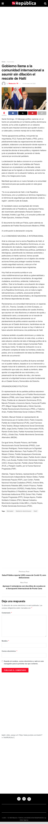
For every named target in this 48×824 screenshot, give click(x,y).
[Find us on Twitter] (29, 799)
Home (3, 62)
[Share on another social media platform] (42, 113)
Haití (35, 511)
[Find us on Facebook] (19, 799)
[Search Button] (45, 3)
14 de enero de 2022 (28, 83)
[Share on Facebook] (13, 113)
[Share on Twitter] (23, 113)
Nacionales (10, 62)
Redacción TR (13, 83)
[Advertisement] (24, 33)
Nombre (5, 641)
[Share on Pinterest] (32, 113)
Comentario (7, 613)
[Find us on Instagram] (24, 799)
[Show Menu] (3, 3)
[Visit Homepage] (24, 3)
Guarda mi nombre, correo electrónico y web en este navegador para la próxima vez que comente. (24, 662)
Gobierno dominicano (23, 511)
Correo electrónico (9, 651)
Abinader (10, 511)
